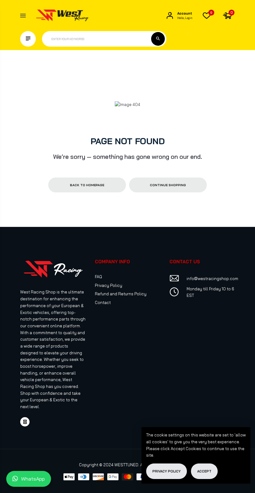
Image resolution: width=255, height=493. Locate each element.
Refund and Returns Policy (120, 293)
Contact (103, 302)
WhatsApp (33, 479)
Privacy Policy (108, 285)
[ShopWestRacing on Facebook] (25, 421)
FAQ (98, 276)
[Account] (170, 15)
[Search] (158, 39)
